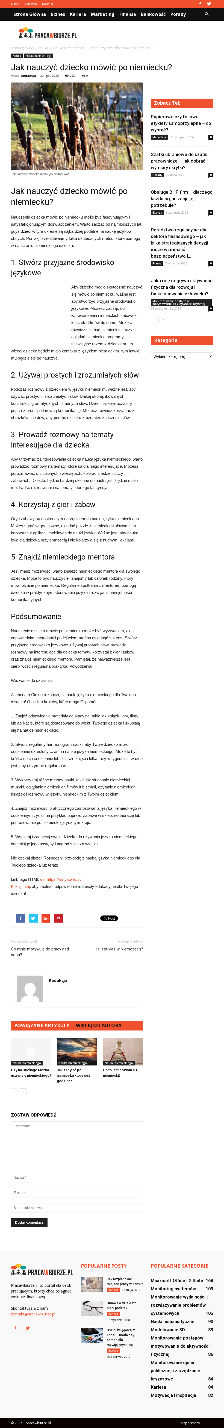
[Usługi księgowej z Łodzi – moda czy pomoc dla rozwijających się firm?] (92, 1335)
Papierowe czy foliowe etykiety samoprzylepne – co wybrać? (181, 123)
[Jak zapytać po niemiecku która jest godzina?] (77, 1051)
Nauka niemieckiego (38, 56)
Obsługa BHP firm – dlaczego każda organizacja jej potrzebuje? (182, 198)
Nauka (17, 56)
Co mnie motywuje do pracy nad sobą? (40, 952)
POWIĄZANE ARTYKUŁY (41, 1025)
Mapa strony (190, 1423)
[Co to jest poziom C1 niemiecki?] (123, 1051)
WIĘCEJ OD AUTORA (99, 1025)
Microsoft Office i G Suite (177, 1280)
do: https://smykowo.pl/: (61, 879)
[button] (206, 14)
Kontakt (47, 4)
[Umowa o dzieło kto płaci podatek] (92, 1308)
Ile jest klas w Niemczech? (119, 949)
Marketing (102, 14)
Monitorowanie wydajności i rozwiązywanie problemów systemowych (179, 1305)
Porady (178, 14)
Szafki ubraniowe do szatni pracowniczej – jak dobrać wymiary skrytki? (179, 161)
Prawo (156, 263)
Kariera (78, 14)
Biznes (58, 14)
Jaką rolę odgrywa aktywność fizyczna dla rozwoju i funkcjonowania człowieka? (182, 287)
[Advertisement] (149, 33)
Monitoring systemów (173, 1288)
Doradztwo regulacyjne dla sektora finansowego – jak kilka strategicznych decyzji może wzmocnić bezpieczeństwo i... (179, 243)
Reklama (30, 4)
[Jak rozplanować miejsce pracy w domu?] (92, 1284)
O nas (15, 4)
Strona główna (29, 14)
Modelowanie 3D (168, 1329)
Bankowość (153, 14)
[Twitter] (209, 4)
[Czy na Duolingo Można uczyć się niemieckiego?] (31, 1051)
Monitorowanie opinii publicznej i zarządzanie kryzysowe (175, 1371)
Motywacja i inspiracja (173, 1395)
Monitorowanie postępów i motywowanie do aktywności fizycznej (178, 302)
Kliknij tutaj (20, 886)
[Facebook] (200, 4)
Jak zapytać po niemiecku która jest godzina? (73, 1075)
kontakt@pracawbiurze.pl (33, 1314)
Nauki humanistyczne (172, 1321)
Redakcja (28, 75)
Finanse (127, 14)
